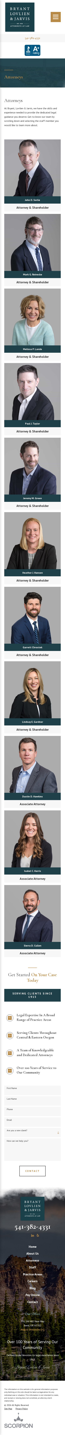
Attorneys (32, 1260)
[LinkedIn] (32, 1235)
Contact (32, 1302)
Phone (10, 1109)
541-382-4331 (32, 38)
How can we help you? (17, 1141)
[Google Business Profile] (27, 1235)
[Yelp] (37, 1235)
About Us (32, 1253)
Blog (33, 1288)
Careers (32, 1281)
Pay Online (33, 1295)
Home (32, 1247)
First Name (12, 1088)
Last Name (12, 1099)
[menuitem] (32, 1246)
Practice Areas (32, 1274)
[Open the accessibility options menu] (6, 1428)
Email (9, 1120)
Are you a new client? (17, 1130)
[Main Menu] (56, 17)
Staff (32, 1267)
